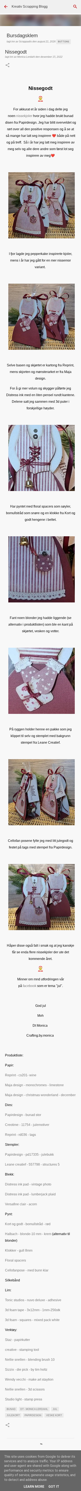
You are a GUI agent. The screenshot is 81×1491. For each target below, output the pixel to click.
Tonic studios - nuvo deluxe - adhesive (33, 1300)
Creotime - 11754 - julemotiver (27, 1125)
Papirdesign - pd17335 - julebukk (29, 1154)
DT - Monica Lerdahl (34, 1409)
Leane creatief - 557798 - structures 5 (32, 1164)
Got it (53, 1487)
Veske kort (54, 1415)
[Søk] (75, 7)
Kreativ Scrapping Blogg (30, 6)
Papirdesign (33, 1415)
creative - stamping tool (22, 1349)
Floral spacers (15, 1260)
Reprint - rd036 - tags (20, 1134)
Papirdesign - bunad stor (23, 1115)
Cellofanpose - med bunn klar (26, 1270)
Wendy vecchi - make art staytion (29, 1379)
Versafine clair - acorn (21, 1204)
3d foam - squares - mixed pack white (32, 1320)
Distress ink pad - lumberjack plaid (30, 1194)
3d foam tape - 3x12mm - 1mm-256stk (32, 1310)
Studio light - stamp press (23, 1399)
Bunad (11, 1409)
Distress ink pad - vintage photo (28, 1184)
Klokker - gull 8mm (18, 1250)
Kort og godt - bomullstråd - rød (27, 1224)
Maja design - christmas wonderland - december (40, 1095)
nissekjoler (24, 116)
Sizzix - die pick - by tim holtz (26, 1369)
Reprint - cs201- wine (20, 1075)
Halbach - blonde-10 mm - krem (28, 1234)
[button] (7, 65)
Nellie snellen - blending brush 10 (30, 1359)
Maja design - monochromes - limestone (34, 1085)
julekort (13, 1415)
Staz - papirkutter (17, 1340)
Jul (55, 1409)
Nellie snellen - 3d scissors (25, 1389)
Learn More (34, 1487)
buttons (63, 41)
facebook (29, 986)
